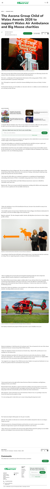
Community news (9, 11)
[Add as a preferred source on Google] (36, 33)
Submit (44, 133)
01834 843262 (9, 481)
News (2, 11)
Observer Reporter (9, 31)
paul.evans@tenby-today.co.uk (9, 484)
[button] (2, 2)
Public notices (22, 476)
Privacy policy (22, 473)
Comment (45, 461)
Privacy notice (34, 135)
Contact (23, 471)
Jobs (22, 474)
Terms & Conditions (23, 470)
